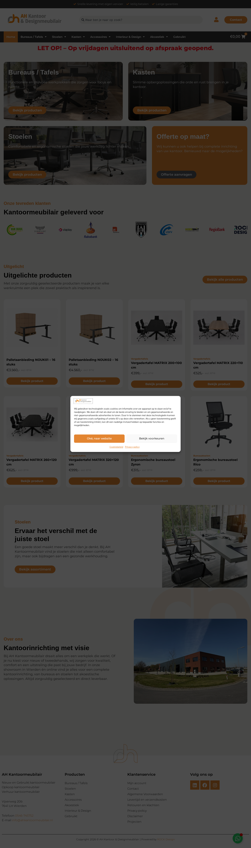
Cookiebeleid (116, 446)
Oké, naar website (99, 438)
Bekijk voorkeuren (151, 438)
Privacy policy (132, 446)
